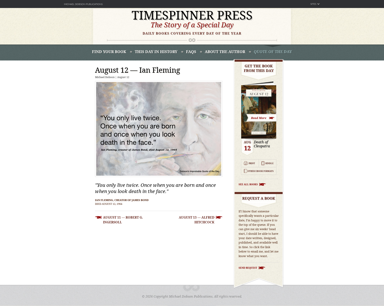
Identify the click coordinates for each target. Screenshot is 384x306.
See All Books (248, 184)
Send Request (248, 267)
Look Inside (261, 117)
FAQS (191, 51)
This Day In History (156, 51)
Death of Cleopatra (262, 144)
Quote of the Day (273, 51)
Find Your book (109, 51)
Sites (313, 4)
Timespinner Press (192, 15)
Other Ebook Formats (260, 171)
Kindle (269, 163)
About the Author (225, 51)
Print (252, 163)
